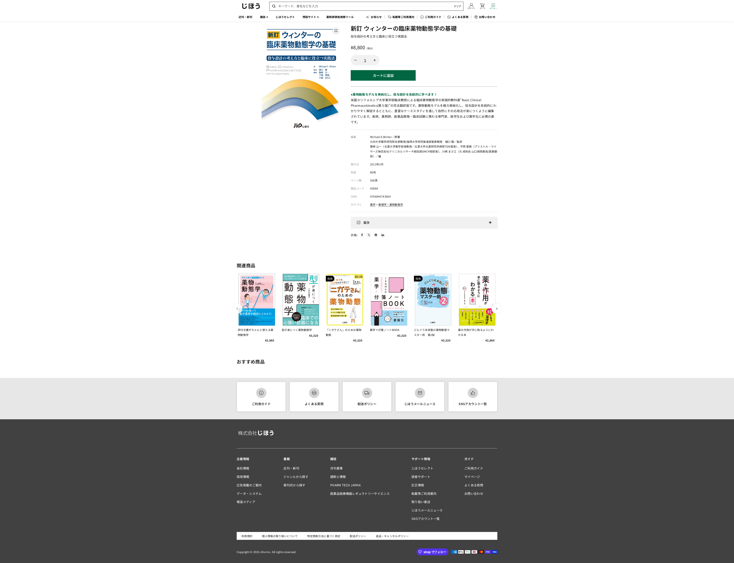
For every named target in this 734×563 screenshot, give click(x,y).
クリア (457, 6)
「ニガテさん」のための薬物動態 (343, 332)
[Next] (497, 309)
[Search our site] (273, 6)
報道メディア (246, 501)
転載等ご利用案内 (424, 493)
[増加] (374, 60)
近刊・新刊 (291, 468)
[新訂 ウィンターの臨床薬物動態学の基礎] (336, 30)
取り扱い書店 (420, 501)
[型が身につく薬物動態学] (301, 300)
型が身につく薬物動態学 (297, 330)
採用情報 (243, 476)
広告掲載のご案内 (249, 485)
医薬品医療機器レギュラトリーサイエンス (360, 493)
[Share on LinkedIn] (382, 235)
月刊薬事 (336, 468)
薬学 (373, 204)
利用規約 (246, 536)
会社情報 (243, 468)
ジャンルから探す (295, 476)
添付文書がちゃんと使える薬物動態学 (255, 332)
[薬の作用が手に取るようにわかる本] (477, 300)
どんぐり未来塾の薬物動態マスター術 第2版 (432, 332)
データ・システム (249, 493)
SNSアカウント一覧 (473, 403)
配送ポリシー (367, 403)
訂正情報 (417, 485)
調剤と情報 (338, 476)
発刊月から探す (294, 485)
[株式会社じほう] (251, 6)
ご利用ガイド (261, 403)
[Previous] (237, 309)
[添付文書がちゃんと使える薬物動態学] (257, 300)
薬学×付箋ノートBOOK (384, 330)
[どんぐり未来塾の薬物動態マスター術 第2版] (433, 300)
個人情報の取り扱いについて (280, 536)
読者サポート (420, 476)
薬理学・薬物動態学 (390, 204)
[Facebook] (362, 235)
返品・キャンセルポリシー (392, 536)
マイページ (472, 476)
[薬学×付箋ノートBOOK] (389, 300)
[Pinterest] (376, 235)
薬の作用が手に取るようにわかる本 (476, 332)
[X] (369, 235)
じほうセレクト (422, 468)
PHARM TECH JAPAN (345, 485)
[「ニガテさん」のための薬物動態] (345, 300)
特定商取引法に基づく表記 (323, 536)
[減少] (355, 60)
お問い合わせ (473, 493)
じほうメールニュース (419, 403)
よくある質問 (314, 403)
